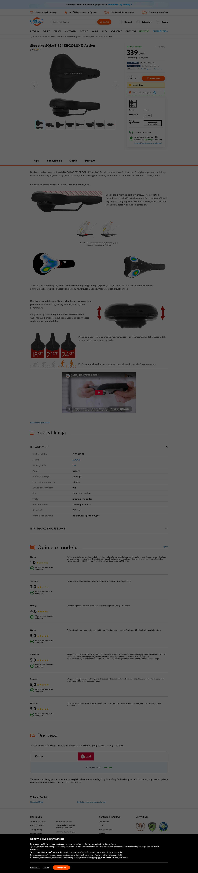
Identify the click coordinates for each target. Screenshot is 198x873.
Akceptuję (61, 867)
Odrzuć (46, 867)
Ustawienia (35, 867)
